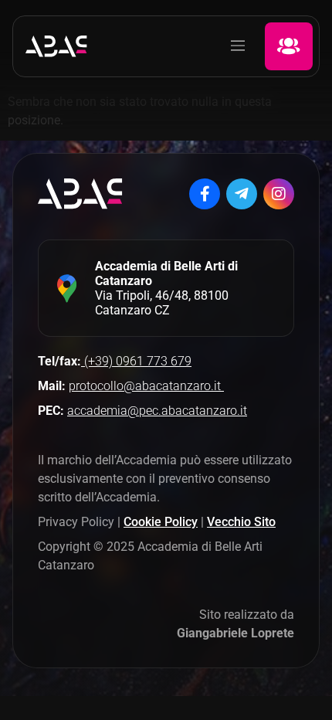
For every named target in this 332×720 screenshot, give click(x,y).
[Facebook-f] (204, 193)
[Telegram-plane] (241, 193)
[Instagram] (278, 193)
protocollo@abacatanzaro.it (146, 386)
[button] (237, 46)
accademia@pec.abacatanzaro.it (157, 410)
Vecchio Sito (241, 522)
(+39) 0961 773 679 (136, 361)
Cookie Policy (161, 522)
